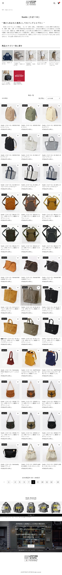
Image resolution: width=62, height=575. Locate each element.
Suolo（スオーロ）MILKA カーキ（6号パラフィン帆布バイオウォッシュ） (30, 247)
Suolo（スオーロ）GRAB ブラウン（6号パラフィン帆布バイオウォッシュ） (10, 403)
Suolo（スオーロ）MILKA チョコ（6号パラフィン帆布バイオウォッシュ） (30, 216)
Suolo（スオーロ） (9, 9)
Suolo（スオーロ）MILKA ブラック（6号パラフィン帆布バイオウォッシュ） (51, 247)
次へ (31, 486)
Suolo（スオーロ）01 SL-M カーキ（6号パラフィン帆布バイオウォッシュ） (30, 308)
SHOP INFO (31, 546)
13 (58, 482)
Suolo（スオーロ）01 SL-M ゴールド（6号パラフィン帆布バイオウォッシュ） (10, 308)
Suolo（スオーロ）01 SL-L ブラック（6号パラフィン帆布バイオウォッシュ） (51, 340)
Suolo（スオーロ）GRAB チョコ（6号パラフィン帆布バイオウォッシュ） (30, 403)
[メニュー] (3, 3)
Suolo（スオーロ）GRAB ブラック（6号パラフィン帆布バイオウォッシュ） (51, 434)
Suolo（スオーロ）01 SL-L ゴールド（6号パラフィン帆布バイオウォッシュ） (10, 340)
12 (51, 482)
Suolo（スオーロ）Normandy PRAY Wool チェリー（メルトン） (10, 371)
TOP (3, 9)
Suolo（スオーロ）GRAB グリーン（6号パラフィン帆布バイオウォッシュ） (10, 434)
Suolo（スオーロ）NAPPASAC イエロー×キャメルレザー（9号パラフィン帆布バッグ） (30, 371)
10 (42, 482)
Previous (2, 507)
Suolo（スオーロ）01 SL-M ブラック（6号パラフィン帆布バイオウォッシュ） (51, 308)
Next (59, 507)
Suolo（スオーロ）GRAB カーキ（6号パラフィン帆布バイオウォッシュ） (30, 434)
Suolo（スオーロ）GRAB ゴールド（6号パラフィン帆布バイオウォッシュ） (51, 403)
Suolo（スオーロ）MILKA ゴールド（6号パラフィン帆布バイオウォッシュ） (51, 216)
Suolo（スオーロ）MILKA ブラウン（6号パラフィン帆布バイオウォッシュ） (10, 216)
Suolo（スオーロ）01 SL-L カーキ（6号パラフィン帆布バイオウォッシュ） (30, 340)
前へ (4, 482)
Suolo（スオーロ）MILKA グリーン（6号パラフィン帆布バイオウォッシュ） (10, 247)
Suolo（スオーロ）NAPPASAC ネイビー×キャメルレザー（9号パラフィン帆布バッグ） (51, 371)
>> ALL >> (31, 515)
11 (47, 482)
